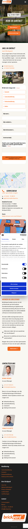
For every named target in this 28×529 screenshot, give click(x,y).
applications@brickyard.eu (11, 198)
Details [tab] (14, 239)
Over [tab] (23, 239)
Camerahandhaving (9, 97)
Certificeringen (5, 494)
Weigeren (14, 292)
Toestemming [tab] (5, 239)
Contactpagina (5, 502)
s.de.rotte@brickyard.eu (10, 437)
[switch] (24, 269)
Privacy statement (6, 489)
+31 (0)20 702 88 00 (9, 68)
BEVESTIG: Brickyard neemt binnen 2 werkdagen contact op (14, 158)
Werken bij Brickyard (6, 487)
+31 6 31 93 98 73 (8, 385)
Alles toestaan (14, 284)
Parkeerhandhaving (10, 101)
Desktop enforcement (7, 476)
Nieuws (3, 504)
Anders (6, 106)
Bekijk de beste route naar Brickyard (11, 216)
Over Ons (3, 485)
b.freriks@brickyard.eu (10, 387)
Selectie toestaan (14, 288)
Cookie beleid (5, 491)
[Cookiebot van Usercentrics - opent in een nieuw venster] (20, 235)
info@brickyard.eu (8, 66)
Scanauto (7, 92)
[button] (14, 27)
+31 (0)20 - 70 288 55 (9, 196)
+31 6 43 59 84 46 (8, 435)
